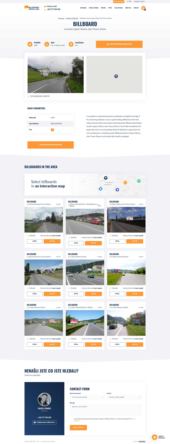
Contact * (109, 393)
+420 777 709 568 (44, 418)
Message (72, 403)
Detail (35, 241)
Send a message (78, 427)
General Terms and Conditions (48, 441)
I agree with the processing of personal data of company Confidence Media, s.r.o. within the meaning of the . (104, 420)
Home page (61, 18)
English (142, 1)
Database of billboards (72, 18)
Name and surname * (75, 393)
